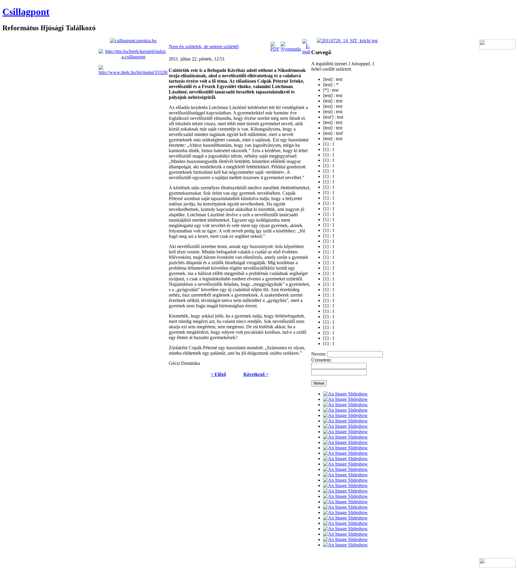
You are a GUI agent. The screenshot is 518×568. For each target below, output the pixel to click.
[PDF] (274, 49)
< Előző (218, 374)
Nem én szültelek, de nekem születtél (204, 46)
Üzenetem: (321, 359)
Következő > (256, 374)
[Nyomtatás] (291, 49)
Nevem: (318, 353)
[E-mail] (306, 51)
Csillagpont (25, 11)
